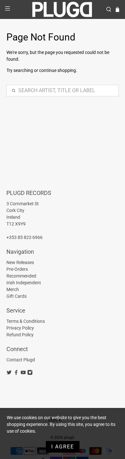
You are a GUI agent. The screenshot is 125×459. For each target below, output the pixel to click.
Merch (12, 289)
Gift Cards (16, 296)
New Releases (20, 262)
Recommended (21, 275)
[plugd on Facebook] (16, 373)
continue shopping (57, 70)
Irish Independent (23, 282)
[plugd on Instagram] (30, 373)
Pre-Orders (17, 269)
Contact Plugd (20, 359)
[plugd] (62, 9)
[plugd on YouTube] (23, 373)
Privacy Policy (20, 328)
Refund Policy (20, 334)
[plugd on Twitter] (9, 373)
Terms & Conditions (25, 321)
